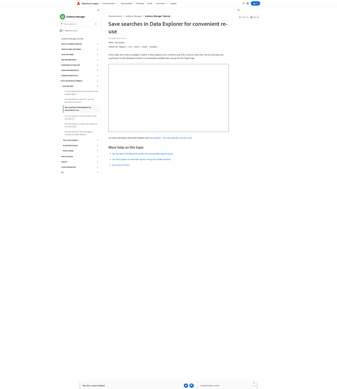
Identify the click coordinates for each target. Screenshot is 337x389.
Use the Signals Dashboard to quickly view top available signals (81, 92)
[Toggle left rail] (98, 10)
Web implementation (68, 60)
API (62, 172)
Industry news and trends (71, 49)
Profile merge (68, 151)
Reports (64, 162)
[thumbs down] (191, 385)
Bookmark (245, 17)
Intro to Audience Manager (71, 44)
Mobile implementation (70, 70)
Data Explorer (120, 42)
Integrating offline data (70, 65)
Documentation (115, 16)
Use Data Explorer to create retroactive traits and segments (80, 117)
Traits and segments (70, 140)
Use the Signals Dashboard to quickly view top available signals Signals (142, 153)
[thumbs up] (186, 385)
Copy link (256, 17)
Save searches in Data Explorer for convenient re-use (78, 108)
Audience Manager (133, 16)
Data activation (67, 157)
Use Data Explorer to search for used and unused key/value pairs (79, 100)
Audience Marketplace (69, 76)
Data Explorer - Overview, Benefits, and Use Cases (170, 137)
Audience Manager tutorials (72, 39)
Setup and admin (67, 54)
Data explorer (68, 86)
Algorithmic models (70, 145)
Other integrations (68, 167)
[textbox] (79, 24)
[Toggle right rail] (238, 10)
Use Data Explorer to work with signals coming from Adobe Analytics (141, 159)
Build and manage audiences (71, 81)
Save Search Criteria (121, 165)
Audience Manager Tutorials (157, 16)
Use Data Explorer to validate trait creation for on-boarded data (81, 125)
